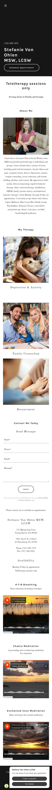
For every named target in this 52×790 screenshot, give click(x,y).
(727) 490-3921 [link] (28, 551)
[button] (6, 5)
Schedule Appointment (21, 68)
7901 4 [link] (19, 539)
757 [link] (18, 530)
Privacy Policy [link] (43, 498)
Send (26, 489)
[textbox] (26, 440)
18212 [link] (33, 539)
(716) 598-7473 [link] (11, 43)
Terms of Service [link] (25, 500)
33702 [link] (34, 542)
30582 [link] (34, 533)
